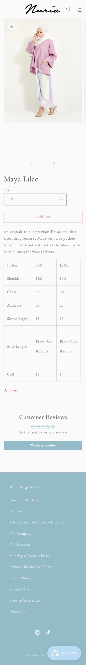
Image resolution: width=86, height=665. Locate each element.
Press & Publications (25, 600)
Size (7, 190)
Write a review (43, 445)
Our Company (21, 533)
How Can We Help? (24, 500)
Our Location (20, 544)
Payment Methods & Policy (30, 567)
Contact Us (18, 611)
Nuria (37, 655)
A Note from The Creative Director (37, 522)
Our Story (17, 511)
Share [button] (14, 390)
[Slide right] (53, 163)
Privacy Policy (21, 578)
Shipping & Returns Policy (30, 556)
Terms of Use (20, 589)
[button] (6, 9)
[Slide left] (32, 163)
